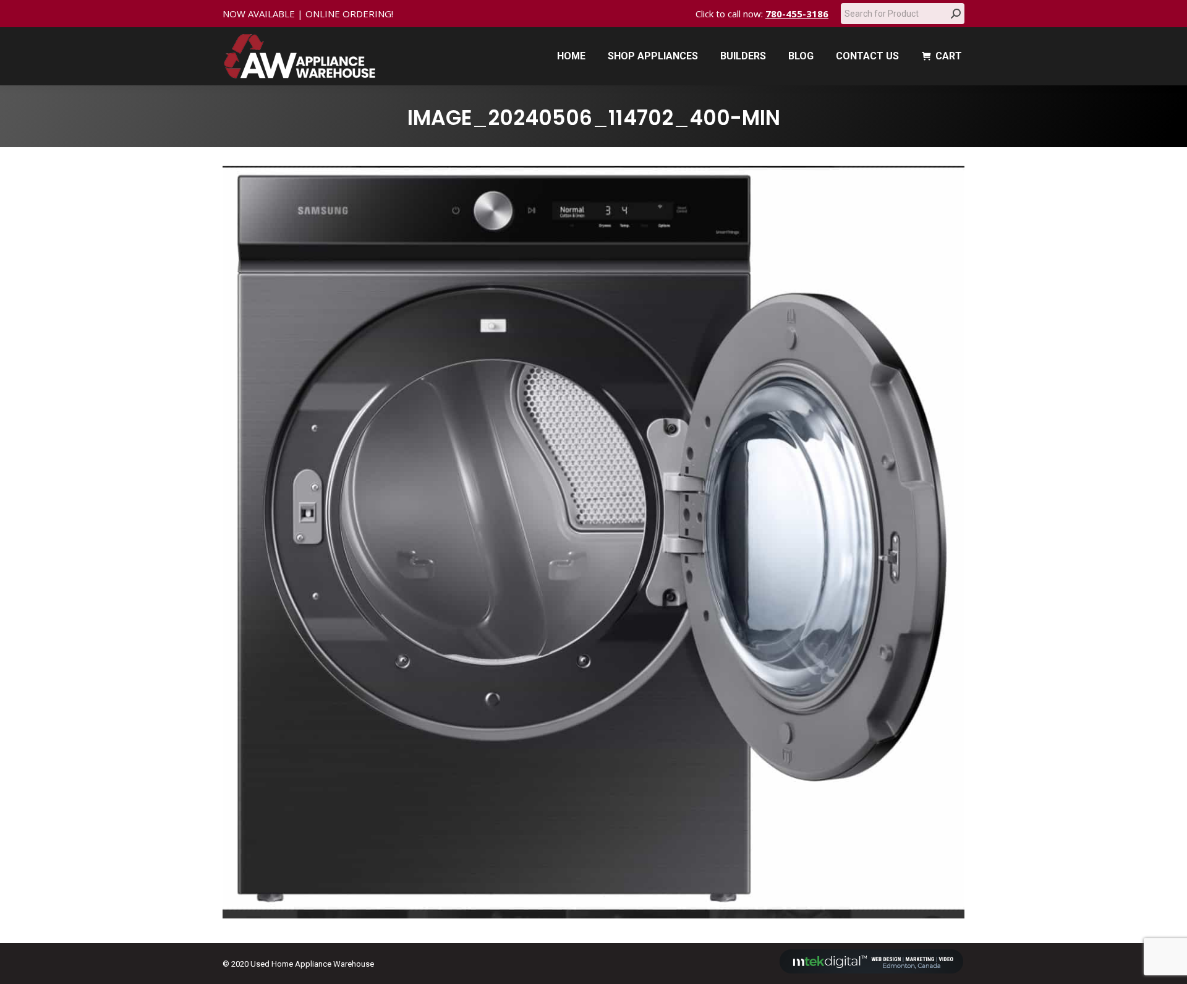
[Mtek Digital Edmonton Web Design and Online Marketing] (871, 970)
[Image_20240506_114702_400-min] (593, 542)
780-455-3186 (796, 13)
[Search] (956, 13)
